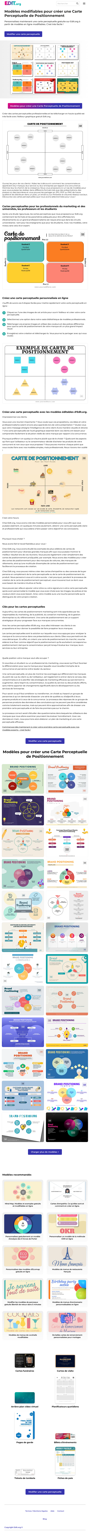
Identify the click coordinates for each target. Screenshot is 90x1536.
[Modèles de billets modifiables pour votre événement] (65, 1437)
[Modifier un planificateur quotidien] (65, 1390)
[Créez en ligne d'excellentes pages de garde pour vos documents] (24, 1426)
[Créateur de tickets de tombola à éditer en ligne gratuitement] (24, 1473)
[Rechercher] (77, 3)
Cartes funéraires (24, 1371)
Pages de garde (24, 1442)
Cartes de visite (65, 1371)
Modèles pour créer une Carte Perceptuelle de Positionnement (45, 106)
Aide (52, 1511)
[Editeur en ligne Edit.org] (12, 3)
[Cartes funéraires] (24, 1361)
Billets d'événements (65, 1442)
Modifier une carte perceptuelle (23, 34)
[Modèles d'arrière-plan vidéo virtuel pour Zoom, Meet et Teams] (24, 1398)
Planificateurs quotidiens (65, 1406)
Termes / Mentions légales (36, 1511)
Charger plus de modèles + (45, 1152)
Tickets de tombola (24, 1478)
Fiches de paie (65, 1478)
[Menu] (84, 3)
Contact (60, 1511)
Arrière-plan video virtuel (24, 1406)
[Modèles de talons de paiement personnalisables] (65, 1462)
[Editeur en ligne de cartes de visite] (65, 1362)
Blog (45, 1519)
